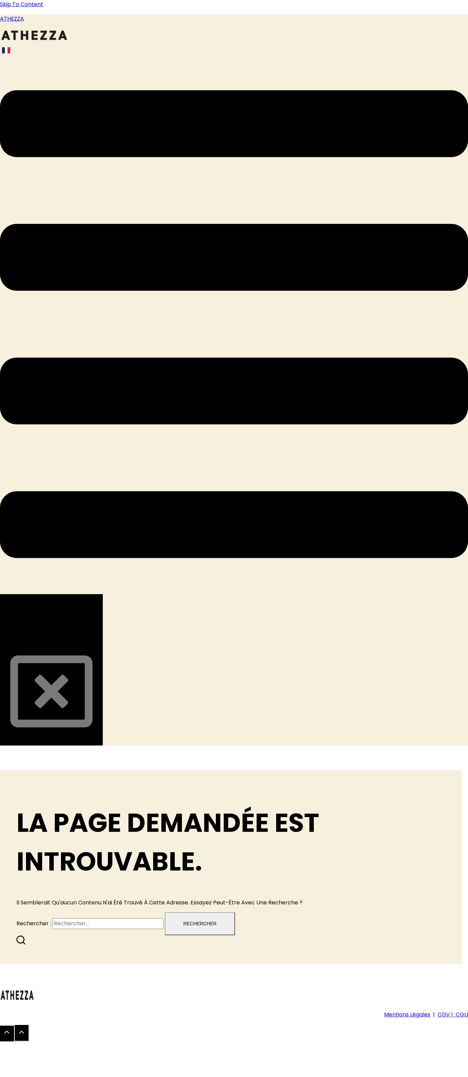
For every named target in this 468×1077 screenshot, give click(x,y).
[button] (234, 325)
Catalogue (43, 640)
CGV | (447, 1014)
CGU (462, 1014)
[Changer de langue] (6, 50)
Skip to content (21, 4)
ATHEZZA (12, 19)
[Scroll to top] (7, 1033)
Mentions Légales (407, 1014)
